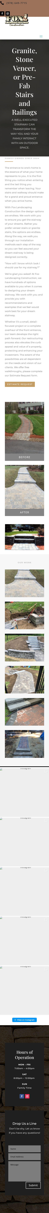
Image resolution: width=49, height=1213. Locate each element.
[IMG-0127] (24, 660)
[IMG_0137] (24, 757)
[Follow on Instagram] (27, 1096)
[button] (24, 792)
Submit (33, 1185)
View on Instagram (26, 1020)
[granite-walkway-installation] (24, 596)
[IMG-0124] (24, 628)
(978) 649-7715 (16, 3)
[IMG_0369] (24, 725)
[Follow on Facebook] (2, 13)
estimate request (20, 384)
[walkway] (24, 692)
